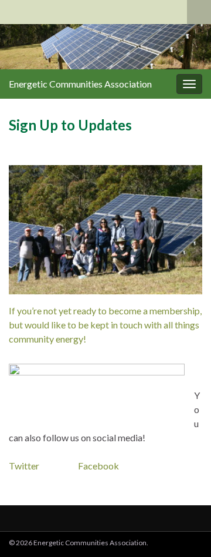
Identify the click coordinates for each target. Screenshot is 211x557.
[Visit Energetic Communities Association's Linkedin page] (59, 9)
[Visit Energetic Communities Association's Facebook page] (22, 9)
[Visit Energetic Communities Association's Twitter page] (40, 9)
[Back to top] (184, 530)
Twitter (26, 465)
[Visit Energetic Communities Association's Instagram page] (78, 9)
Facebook (98, 465)
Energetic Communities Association (80, 83)
